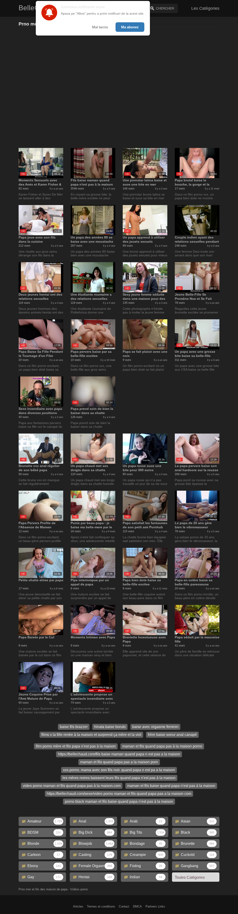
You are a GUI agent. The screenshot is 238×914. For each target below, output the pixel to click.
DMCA (137, 906)
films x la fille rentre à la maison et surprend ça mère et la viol (91, 735)
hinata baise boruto (110, 727)
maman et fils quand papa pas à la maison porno (162, 746)
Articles (78, 906)
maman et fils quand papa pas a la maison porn (119, 762)
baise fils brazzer (74, 727)
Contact (124, 906)
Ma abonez (130, 27)
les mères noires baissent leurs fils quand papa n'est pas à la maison (119, 778)
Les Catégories (205, 8)
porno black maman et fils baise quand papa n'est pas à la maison (119, 801)
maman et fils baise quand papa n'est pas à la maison (171, 786)
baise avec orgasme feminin (155, 727)
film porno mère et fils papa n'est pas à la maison (76, 746)
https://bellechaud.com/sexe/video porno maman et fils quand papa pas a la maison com (119, 794)
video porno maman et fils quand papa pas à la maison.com (72, 786)
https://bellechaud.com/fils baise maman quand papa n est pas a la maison (119, 754)
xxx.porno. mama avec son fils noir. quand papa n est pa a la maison (119, 770)
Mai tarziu (100, 27)
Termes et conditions (101, 906)
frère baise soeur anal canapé (172, 735)
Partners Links (155, 906)
